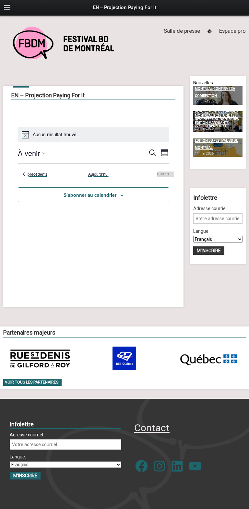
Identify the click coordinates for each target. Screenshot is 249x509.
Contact (152, 427)
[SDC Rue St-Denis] (40, 358)
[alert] (93, 134)
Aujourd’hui (98, 174)
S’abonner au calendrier (90, 195)
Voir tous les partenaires (31, 382)
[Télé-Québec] (124, 358)
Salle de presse (182, 31)
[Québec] (208, 358)
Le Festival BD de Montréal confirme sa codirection (215, 88)
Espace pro (232, 31)
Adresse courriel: (210, 208)
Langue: (201, 231)
